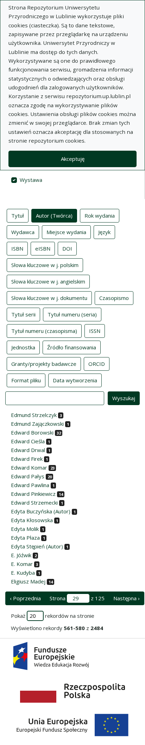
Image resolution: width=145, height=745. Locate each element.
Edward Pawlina (30, 484)
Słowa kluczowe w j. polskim (44, 264)
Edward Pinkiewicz (33, 493)
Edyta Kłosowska (32, 520)
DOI (67, 248)
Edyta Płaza (25, 537)
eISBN (42, 248)
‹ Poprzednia (25, 598)
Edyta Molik (25, 528)
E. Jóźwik (21, 555)
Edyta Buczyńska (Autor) (40, 511)
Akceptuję (72, 158)
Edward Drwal (28, 449)
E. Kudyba (23, 572)
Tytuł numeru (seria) (72, 314)
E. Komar (22, 563)
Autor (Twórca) (54, 215)
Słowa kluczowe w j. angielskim (48, 281)
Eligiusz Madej (28, 581)
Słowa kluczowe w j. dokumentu (49, 297)
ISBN (17, 248)
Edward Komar (29, 467)
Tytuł (17, 215)
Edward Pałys (27, 476)
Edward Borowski (32, 432)
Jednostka (23, 347)
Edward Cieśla (28, 441)
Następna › (126, 598)
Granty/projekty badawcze (43, 363)
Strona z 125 (77, 598)
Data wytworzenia (75, 380)
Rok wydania (99, 215)
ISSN (94, 330)
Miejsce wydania (66, 231)
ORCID (96, 363)
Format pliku (26, 380)
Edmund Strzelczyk (34, 414)
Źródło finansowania (71, 347)
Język (104, 231)
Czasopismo (114, 297)
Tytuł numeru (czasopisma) (44, 330)
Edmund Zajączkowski (37, 423)
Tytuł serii (23, 314)
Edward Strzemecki (34, 502)
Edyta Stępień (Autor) (37, 546)
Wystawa (31, 179)
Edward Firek (27, 458)
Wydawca (22, 231)
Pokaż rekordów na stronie (52, 615)
